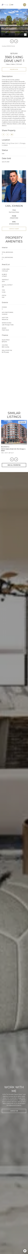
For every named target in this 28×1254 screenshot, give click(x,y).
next (16, 41)
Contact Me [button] (14, 1111)
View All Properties (14, 465)
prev (12, 41)
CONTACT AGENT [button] (14, 228)
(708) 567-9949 (14, 218)
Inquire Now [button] (14, 69)
